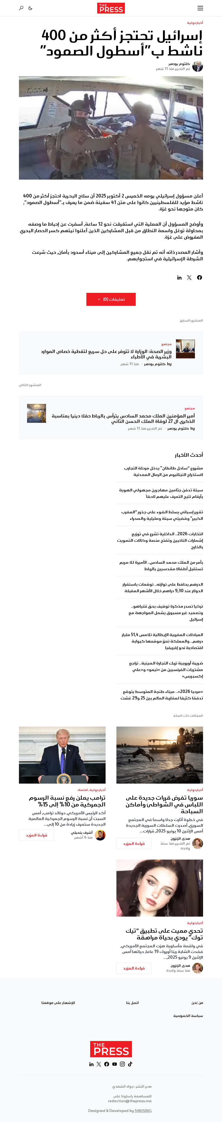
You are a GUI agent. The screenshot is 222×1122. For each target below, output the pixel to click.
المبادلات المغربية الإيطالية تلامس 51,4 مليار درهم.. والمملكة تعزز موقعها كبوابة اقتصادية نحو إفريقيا (162, 641)
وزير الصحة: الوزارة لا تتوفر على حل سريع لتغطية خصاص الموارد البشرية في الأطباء (106, 354)
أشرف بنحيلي (82, 832)
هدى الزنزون (180, 838)
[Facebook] (106, 1064)
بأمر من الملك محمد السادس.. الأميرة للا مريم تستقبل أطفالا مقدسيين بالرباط (161, 565)
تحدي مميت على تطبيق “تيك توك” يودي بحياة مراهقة (164, 934)
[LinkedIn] (91, 1064)
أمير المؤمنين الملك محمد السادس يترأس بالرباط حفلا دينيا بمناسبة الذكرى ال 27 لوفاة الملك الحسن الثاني (123, 418)
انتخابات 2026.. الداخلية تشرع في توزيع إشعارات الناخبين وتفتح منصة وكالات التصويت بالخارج (160, 540)
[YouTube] (114, 1064)
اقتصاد (82, 790)
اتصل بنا (132, 1002)
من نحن (197, 1002)
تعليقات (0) (114, 299)
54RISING (143, 1111)
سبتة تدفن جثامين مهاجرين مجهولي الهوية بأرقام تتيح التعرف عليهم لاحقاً (161, 493)
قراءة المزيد (134, 843)
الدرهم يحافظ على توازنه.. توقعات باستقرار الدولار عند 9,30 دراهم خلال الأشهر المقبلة (163, 587)
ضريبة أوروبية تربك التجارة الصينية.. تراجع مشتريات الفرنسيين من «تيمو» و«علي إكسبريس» (166, 669)
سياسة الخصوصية (188, 1015)
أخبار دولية (195, 22)
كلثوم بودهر (179, 63)
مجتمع (166, 344)
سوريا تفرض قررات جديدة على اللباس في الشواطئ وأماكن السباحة (164, 805)
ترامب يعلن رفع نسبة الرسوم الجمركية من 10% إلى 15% (67, 801)
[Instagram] (122, 1064)
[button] (200, 8)
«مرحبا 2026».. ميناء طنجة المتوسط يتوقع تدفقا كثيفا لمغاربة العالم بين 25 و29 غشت (161, 694)
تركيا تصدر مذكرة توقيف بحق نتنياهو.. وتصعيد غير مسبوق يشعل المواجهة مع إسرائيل (166, 612)
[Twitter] (98, 1064)
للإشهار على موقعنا (58, 1002)
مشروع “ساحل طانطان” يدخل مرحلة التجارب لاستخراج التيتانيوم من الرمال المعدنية (163, 471)
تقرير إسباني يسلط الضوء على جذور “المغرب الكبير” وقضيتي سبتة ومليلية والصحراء (162, 515)
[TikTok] (130, 1064)
